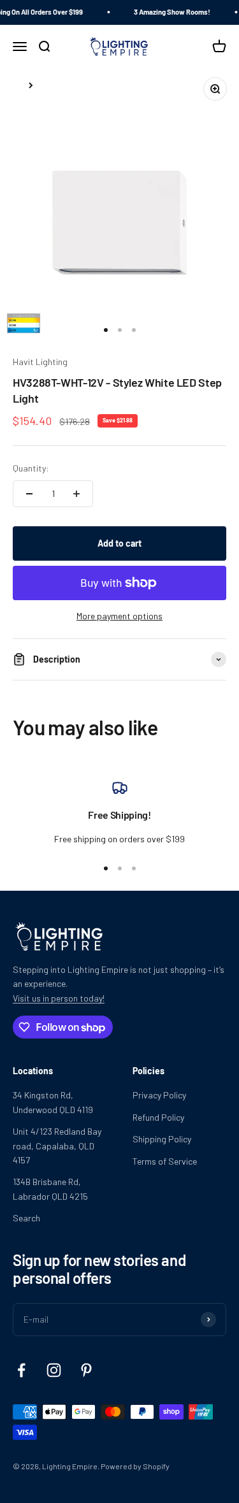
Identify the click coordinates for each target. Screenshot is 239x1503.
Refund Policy (158, 1117)
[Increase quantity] (76, 494)
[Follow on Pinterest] (86, 1370)
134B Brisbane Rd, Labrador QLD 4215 (50, 1188)
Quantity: (31, 468)
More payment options (119, 615)
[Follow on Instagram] (53, 1370)
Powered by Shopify (135, 1466)
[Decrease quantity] (29, 494)
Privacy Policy (159, 1094)
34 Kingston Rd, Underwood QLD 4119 (53, 1101)
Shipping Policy (162, 1138)
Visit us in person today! (59, 998)
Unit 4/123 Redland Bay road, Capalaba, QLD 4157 (57, 1145)
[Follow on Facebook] (21, 1370)
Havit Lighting (40, 361)
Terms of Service (165, 1161)
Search (26, 1217)
